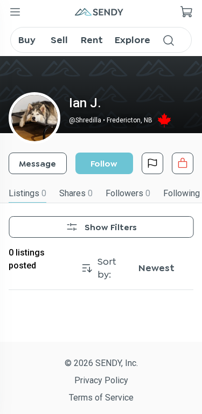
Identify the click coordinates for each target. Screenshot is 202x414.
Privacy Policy (101, 380)
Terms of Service (101, 397)
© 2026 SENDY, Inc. (101, 363)
